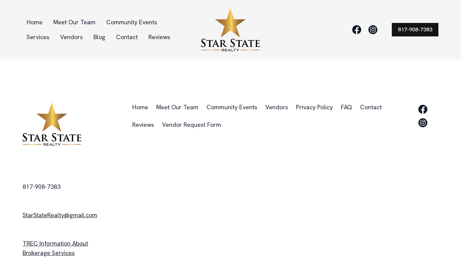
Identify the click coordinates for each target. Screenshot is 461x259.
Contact (127, 37)
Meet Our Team (74, 22)
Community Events (131, 22)
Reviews (159, 37)
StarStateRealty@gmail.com (60, 215)
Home (35, 22)
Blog (99, 37)
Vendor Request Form (191, 124)
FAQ (346, 107)
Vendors (71, 37)
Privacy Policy (314, 107)
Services (38, 37)
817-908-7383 (415, 29)
